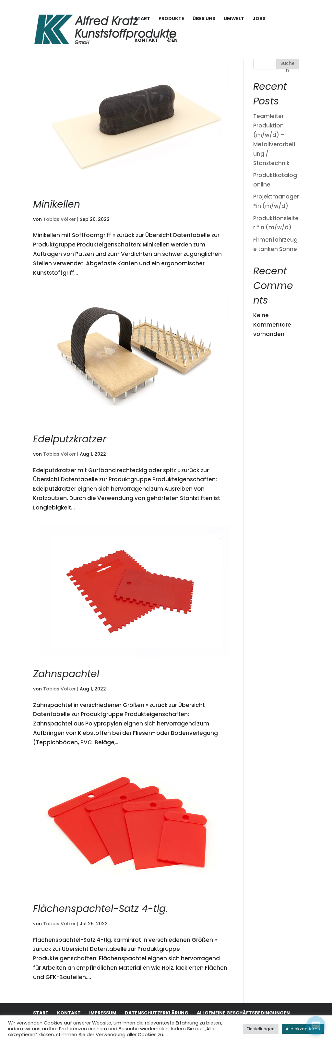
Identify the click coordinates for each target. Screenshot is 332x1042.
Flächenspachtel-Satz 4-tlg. (100, 909)
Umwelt (234, 19)
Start (142, 19)
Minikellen (56, 204)
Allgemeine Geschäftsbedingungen (243, 1013)
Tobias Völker (59, 219)
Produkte (171, 19)
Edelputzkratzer (69, 439)
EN (175, 40)
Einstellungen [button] (261, 1029)
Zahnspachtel (66, 674)
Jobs (259, 19)
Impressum (102, 1013)
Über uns (204, 19)
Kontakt (146, 40)
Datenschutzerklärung (156, 1013)
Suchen (287, 64)
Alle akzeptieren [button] (303, 1029)
